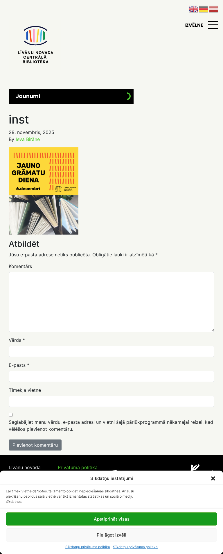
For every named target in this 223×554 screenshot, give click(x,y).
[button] (213, 478)
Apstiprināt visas (112, 519)
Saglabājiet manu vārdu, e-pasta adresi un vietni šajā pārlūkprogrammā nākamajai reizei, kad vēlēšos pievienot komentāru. (111, 425)
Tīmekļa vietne (25, 390)
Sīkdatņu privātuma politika (87, 547)
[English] (194, 8)
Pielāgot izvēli (111, 535)
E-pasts (19, 365)
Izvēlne (193, 25)
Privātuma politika (78, 467)
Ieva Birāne (28, 139)
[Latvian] (214, 8)
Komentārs (20, 266)
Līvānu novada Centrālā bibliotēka (35, 45)
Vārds (17, 340)
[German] (204, 8)
